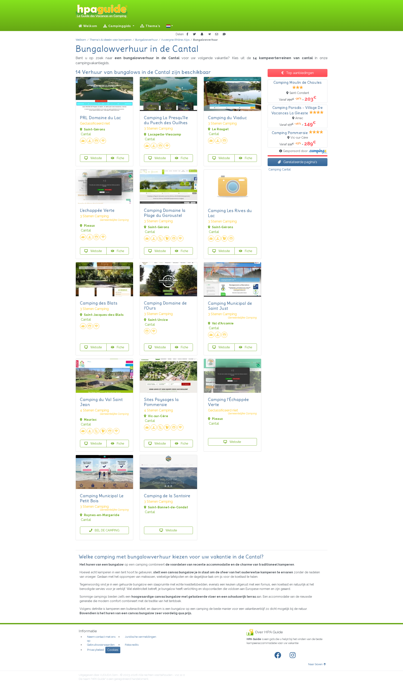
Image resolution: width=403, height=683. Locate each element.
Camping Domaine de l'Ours (165, 305)
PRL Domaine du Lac (100, 117)
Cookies (112, 650)
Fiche (120, 158)
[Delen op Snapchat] (202, 34)
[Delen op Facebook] (187, 34)
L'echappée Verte (97, 210)
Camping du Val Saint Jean (101, 402)
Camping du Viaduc (227, 117)
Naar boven (315, 664)
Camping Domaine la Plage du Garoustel (165, 213)
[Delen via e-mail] (216, 34)
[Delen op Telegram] (209, 34)
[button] (169, 26)
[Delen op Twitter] (194, 34)
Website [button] (95, 158)
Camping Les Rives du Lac (230, 213)
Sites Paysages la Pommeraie (161, 402)
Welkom (89, 26)
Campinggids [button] (119, 26)
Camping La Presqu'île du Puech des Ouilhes (166, 120)
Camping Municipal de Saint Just (230, 306)
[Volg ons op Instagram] (293, 655)
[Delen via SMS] (224, 34)
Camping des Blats (98, 303)
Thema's (152, 26)
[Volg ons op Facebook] (278, 655)
